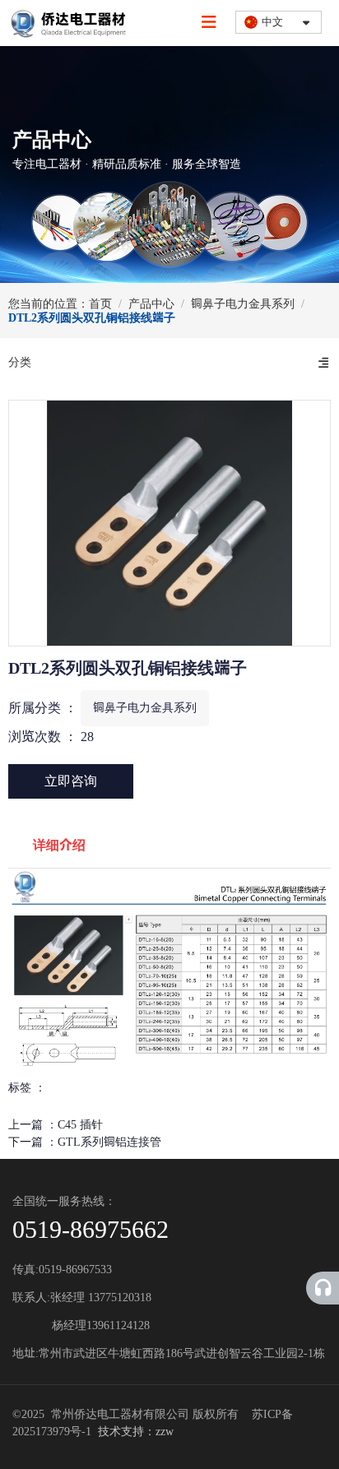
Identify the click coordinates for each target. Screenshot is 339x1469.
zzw (165, 1431)
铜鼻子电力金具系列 (243, 304)
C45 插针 (80, 1125)
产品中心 (151, 304)
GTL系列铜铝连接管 (109, 1142)
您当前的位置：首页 (61, 304)
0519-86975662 (90, 1229)
